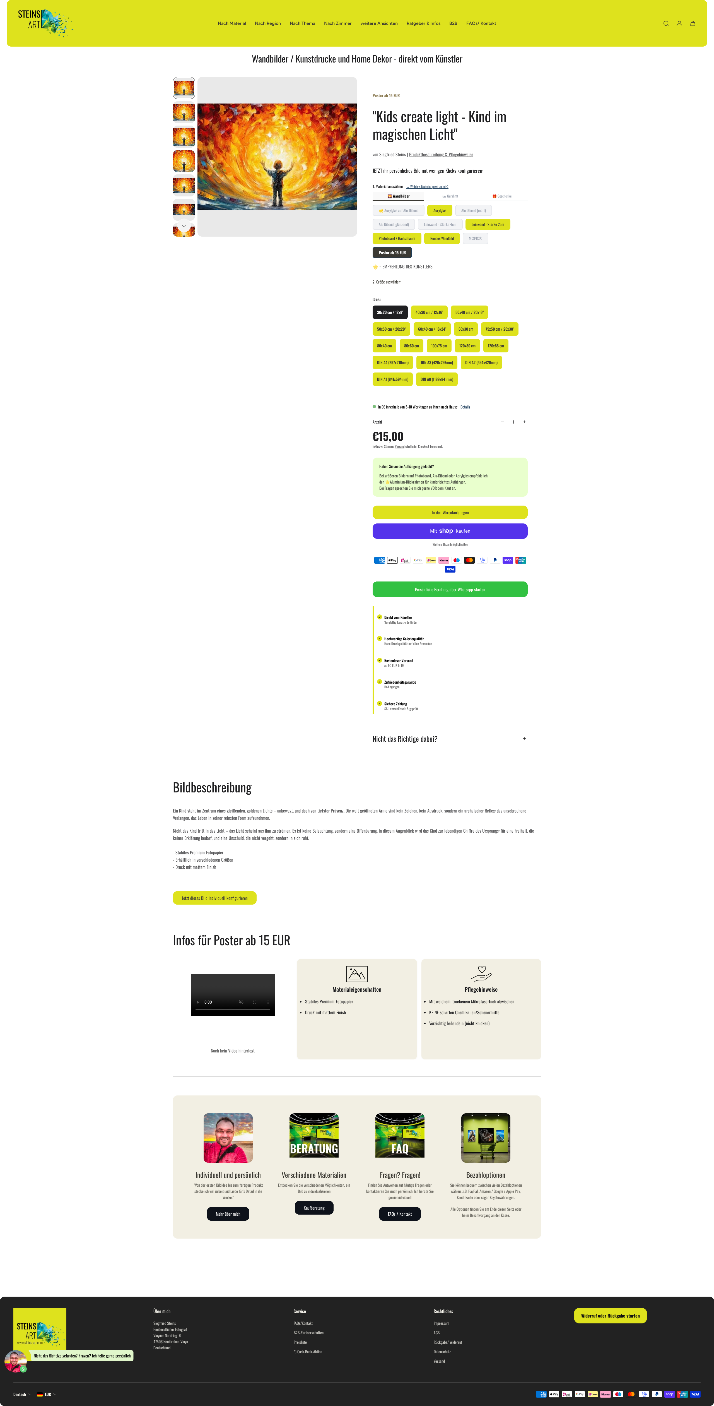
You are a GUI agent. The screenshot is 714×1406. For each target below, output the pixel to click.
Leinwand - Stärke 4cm (440, 224)
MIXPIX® (475, 238)
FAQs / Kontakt (400, 1214)
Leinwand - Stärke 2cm (488, 224)
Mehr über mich (228, 1214)
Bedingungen (391, 687)
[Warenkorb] (692, 23)
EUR (48, 1394)
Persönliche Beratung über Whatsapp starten (450, 589)
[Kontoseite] (679, 23)
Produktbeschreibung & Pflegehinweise (441, 154)
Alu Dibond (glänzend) (394, 224)
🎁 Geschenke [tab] (502, 196)
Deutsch (19, 1394)
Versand (399, 446)
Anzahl (377, 422)
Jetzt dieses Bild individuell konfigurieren (215, 898)
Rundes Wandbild (442, 238)
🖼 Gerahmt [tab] (450, 196)
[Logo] (46, 23)
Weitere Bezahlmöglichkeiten (450, 544)
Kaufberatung (314, 1208)
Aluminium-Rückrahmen (407, 482)
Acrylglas (439, 210)
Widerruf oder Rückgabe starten (610, 1315)
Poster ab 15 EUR (392, 252)
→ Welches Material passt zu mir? (427, 186)
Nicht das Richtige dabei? (405, 738)
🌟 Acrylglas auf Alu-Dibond (398, 210)
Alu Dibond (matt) (473, 210)
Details (465, 407)
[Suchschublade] (666, 23)
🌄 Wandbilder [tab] (398, 196)
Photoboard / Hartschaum (397, 238)
